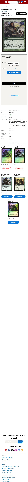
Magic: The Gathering (7, 457)
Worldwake (4, 11)
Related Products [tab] (14, 143)
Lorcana (4, 462)
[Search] (18, 2)
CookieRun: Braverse (7, 475)
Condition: (4, 62)
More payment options (14, 86)
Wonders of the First (7, 470)
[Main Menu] (2, 2)
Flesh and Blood (6, 459)
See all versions (21, 13)
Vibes (3, 464)
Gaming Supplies (6, 479)
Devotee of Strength (17, 174)
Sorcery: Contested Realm (8, 477)
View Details (6, 196)
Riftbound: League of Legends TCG (10, 466)
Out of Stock (6, 168)
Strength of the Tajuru (5, 146)
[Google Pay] (14, 83)
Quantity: (5, 68)
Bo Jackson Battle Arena (8, 468)
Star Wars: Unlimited (7, 472)
